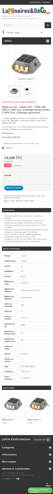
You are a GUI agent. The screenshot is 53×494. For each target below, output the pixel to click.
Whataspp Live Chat (39, 491)
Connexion (46, 2)
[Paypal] (6, 479)
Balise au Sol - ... (9, 419)
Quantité (7, 175)
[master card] (18, 479)
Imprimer (9, 148)
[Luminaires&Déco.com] (26, 10)
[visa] (13, 479)
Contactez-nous (35, 2)
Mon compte (9, 461)
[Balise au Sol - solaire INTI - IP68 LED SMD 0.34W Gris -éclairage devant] (13, 404)
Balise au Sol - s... (35, 419)
